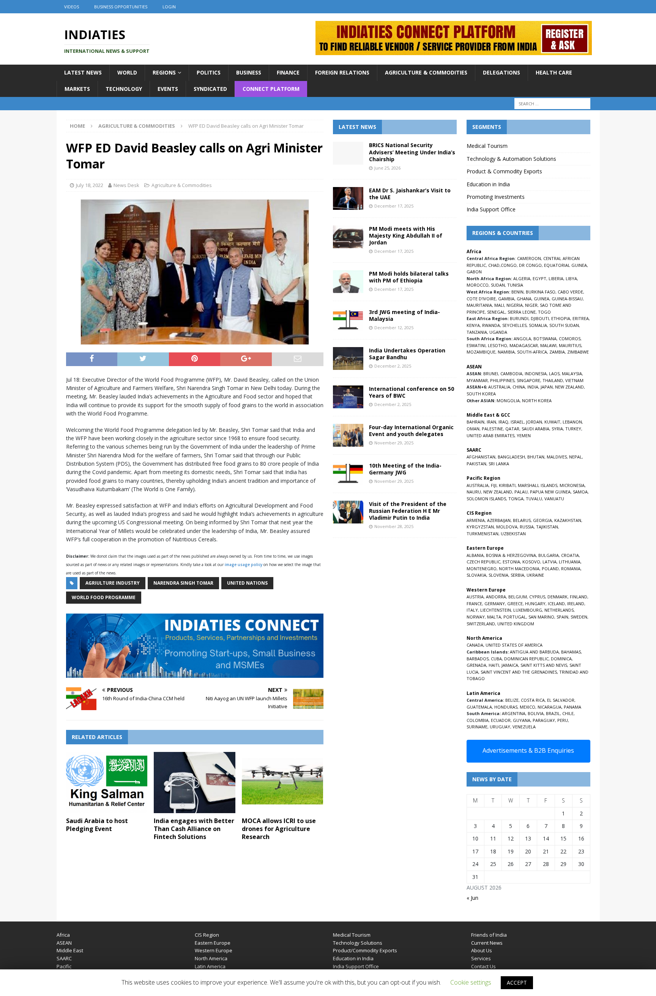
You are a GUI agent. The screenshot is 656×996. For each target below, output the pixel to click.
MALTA (494, 617)
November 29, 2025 (393, 443)
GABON (474, 271)
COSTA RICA (533, 700)
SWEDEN (579, 617)
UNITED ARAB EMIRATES (490, 435)
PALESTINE (492, 428)
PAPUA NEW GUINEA (550, 492)
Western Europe (213, 950)
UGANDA (498, 332)
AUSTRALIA (499, 387)
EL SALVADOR (560, 700)
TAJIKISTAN (547, 527)
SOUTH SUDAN (564, 325)
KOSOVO (531, 562)
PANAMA (572, 707)
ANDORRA (496, 597)
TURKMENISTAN (482, 533)
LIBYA (571, 278)
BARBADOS (478, 658)
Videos (71, 7)
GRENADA (476, 665)
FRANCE (474, 603)
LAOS (554, 373)
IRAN (491, 422)
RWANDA (491, 325)
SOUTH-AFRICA (532, 352)
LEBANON (572, 422)
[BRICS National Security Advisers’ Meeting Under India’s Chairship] (348, 153)
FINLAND (578, 597)
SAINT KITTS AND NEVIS (543, 665)
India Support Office (491, 209)
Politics (209, 72)
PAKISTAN (476, 463)
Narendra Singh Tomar (183, 583)
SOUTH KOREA (481, 393)
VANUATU (554, 498)
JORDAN (534, 422)
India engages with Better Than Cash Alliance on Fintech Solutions (194, 829)
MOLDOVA (506, 527)
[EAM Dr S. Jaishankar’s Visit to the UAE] (348, 198)
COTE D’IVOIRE (481, 298)
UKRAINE (535, 575)
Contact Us (483, 966)
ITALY (472, 610)
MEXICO (527, 707)
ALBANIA (475, 555)
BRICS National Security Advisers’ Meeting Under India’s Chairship (412, 151)
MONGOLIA (508, 400)
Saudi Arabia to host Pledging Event (97, 825)
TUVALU (534, 498)
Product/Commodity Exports (365, 950)
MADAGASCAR (523, 345)
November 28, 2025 (393, 526)
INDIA (532, 387)
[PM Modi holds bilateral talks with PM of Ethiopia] (348, 281)
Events (168, 88)
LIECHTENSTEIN (495, 610)
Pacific (64, 966)
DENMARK (557, 597)
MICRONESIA (572, 485)
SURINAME (477, 727)
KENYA (473, 325)
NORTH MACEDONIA (519, 568)
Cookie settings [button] (470, 982)
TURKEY (573, 428)
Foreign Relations (342, 72)
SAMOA (580, 492)
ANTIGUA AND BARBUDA (534, 652)
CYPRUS (537, 597)
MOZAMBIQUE (481, 352)
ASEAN (474, 366)
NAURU (474, 492)
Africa (63, 934)
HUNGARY (535, 603)
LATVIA (549, 562)
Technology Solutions (357, 942)
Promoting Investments (496, 196)
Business (248, 72)
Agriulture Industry (112, 583)
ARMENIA (476, 520)
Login (169, 7)
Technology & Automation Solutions (511, 158)
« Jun (472, 897)
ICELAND (556, 603)
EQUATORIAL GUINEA (565, 265)
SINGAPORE (528, 380)
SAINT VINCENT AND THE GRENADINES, (519, 672)
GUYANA (521, 720)
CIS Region (207, 934)
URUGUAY (500, 727)
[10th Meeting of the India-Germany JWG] (348, 473)
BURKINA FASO (540, 292)
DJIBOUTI (540, 318)
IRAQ (503, 422)
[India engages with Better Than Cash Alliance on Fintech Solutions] (194, 782)
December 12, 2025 (393, 327)
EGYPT (539, 278)
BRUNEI (490, 373)
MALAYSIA (572, 373)
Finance (288, 72)
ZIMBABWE (578, 352)
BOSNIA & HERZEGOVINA (511, 555)
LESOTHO (497, 345)
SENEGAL (496, 312)
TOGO (544, 312)
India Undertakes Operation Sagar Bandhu (407, 354)
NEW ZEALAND (569, 387)
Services (481, 958)
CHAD (494, 265)
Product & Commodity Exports (504, 171)
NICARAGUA (549, 707)
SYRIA (557, 428)
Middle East (70, 950)
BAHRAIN (475, 422)
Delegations (501, 72)
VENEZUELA (524, 727)
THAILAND (552, 380)
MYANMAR (477, 380)
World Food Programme (104, 597)
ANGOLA (522, 338)
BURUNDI (519, 318)
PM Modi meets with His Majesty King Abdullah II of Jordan (405, 235)
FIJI (494, 485)
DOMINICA (561, 658)
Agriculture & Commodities (426, 72)
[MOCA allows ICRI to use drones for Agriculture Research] (282, 782)
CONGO (509, 265)
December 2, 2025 (392, 366)
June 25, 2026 (387, 168)
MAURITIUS (570, 345)
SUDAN (498, 285)
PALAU (521, 492)
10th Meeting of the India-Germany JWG (405, 469)
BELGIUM (517, 597)
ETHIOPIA (560, 318)
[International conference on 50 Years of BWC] (348, 396)
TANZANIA (477, 332)
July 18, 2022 (89, 185)
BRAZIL (553, 713)
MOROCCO (478, 285)
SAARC (64, 958)
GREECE (515, 603)
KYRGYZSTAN (480, 527)
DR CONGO (530, 265)
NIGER (531, 305)
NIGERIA (514, 305)
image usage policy (243, 564)
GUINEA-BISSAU (567, 298)
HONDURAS (505, 707)
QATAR (512, 428)
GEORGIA (542, 520)
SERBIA (517, 575)
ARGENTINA (513, 713)
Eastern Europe (212, 942)
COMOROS (569, 338)
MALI (499, 305)
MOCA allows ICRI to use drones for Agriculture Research (279, 829)
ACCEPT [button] (517, 982)
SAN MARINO (541, 617)
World (127, 72)
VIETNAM (574, 380)
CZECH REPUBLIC (483, 562)
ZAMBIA (557, 352)
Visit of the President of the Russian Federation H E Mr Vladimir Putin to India (407, 510)
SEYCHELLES (514, 325)
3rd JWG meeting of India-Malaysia (404, 315)
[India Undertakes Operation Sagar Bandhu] (348, 358)
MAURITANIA (479, 305)
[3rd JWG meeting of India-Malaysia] (348, 320)
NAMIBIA (506, 352)
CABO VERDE (570, 292)
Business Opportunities (120, 7)
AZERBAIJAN (499, 520)
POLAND (550, 568)
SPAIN (562, 617)
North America (211, 958)
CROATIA (570, 555)
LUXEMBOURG (527, 610)
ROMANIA (570, 568)
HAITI (494, 665)
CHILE (568, 713)
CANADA (475, 645)
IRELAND (575, 603)
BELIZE (512, 700)
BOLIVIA (536, 713)
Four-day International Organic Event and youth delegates (411, 430)
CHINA (518, 387)
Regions (164, 72)
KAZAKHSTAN (567, 520)
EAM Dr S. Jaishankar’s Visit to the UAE (410, 194)
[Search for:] (552, 103)
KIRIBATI (507, 485)
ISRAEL (517, 422)
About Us (481, 950)
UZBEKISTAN (513, 533)
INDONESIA (536, 373)
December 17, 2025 (393, 206)
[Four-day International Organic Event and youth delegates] (348, 435)
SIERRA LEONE (522, 312)
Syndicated (210, 88)
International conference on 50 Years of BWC (411, 392)
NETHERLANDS (559, 610)
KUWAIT (552, 422)
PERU (562, 720)
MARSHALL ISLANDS (537, 485)
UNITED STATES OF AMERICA (514, 645)
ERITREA (580, 318)
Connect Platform (271, 88)
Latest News (83, 72)
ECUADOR (501, 720)
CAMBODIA (511, 373)
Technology (124, 88)
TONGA (516, 498)
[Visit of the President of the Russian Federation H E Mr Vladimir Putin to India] (348, 512)
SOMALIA (538, 325)
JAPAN (547, 387)
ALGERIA (521, 278)
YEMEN (524, 435)
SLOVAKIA (476, 575)
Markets (77, 88)
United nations (247, 583)
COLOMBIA (478, 720)
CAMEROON (529, 258)
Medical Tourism (487, 145)
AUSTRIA (475, 597)
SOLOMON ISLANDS (486, 498)
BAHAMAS (571, 652)
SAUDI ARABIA (535, 428)
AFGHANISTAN (481, 457)
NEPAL (575, 457)
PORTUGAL (514, 617)
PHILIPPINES (502, 380)
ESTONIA (511, 562)
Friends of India (489, 934)
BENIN (517, 292)
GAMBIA (506, 298)
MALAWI (548, 345)
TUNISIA (515, 285)
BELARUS (522, 520)
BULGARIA (548, 555)
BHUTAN (535, 457)
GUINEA (541, 298)
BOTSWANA (545, 338)
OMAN (473, 428)
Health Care (554, 72)
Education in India (488, 184)
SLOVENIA (498, 575)
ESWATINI (476, 345)
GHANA (524, 298)
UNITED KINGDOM (515, 623)
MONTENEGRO (482, 568)
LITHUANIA (569, 562)
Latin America (210, 966)
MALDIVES (557, 457)
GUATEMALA (479, 707)
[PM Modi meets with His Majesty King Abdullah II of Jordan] (348, 236)
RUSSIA (527, 527)
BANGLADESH (511, 457)
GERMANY (494, 603)
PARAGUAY (544, 720)
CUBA (496, 658)
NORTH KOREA (537, 400)
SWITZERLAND (481, 623)
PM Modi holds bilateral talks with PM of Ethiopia (409, 277)
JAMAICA (509, 665)
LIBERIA (556, 278)
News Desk (126, 185)
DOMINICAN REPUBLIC (526, 658)
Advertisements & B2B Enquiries (528, 750)
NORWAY (476, 617)
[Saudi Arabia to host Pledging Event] (107, 782)
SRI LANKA (499, 463)
